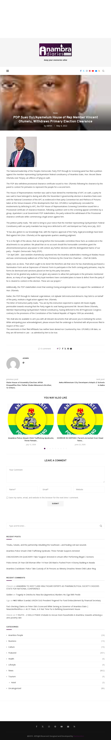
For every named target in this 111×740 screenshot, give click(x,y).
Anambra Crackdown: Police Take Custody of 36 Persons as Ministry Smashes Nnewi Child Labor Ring (51, 568)
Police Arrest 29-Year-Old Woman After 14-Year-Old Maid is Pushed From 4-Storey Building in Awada (50, 562)
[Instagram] (87, 71)
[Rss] (99, 71)
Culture (56, 647)
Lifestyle (56, 664)
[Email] (96, 71)
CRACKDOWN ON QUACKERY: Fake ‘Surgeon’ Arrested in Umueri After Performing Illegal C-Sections (50, 557)
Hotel (58, 682)
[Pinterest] (90, 71)
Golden (9, 594)
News (56, 670)
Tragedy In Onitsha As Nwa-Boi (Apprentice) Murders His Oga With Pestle (48, 594)
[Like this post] (60, 348)
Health (56, 658)
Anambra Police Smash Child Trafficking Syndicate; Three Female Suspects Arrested (43, 551)
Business (56, 641)
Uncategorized (56, 688)
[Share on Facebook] (62, 348)
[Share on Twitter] (65, 348)
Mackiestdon (78, 736)
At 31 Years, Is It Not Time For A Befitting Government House (53, 609)
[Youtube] (93, 71)
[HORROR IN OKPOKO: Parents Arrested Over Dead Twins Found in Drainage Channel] (80, 419)
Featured (56, 652)
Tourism (56, 676)
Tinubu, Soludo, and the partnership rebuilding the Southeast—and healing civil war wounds (46, 545)
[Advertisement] (55, 19)
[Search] (103, 71)
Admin (49, 125)
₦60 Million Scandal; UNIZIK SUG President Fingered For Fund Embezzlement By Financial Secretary (57, 600)
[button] (11, 426)
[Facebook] (80, 71)
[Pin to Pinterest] (68, 348)
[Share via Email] (71, 348)
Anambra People (56, 635)
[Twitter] (84, 71)
